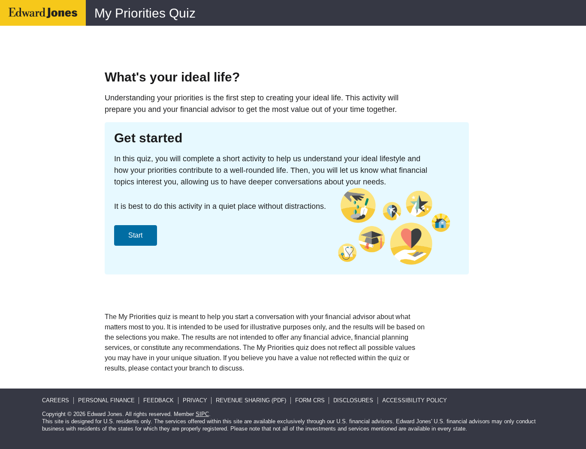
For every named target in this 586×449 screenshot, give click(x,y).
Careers (55, 400)
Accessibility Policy (414, 400)
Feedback (158, 400)
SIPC (202, 414)
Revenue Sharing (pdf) (251, 400)
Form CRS (310, 400)
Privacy (195, 400)
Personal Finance (106, 400)
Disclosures (353, 400)
